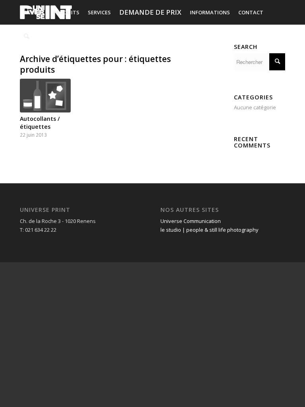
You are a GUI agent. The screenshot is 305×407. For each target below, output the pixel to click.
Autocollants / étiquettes (40, 122)
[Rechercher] (26, 36)
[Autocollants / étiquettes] (45, 96)
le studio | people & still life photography (209, 229)
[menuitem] (34, 12)
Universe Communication (190, 221)
